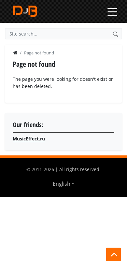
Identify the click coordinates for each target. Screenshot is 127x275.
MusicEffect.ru (29, 139)
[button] (63, 183)
